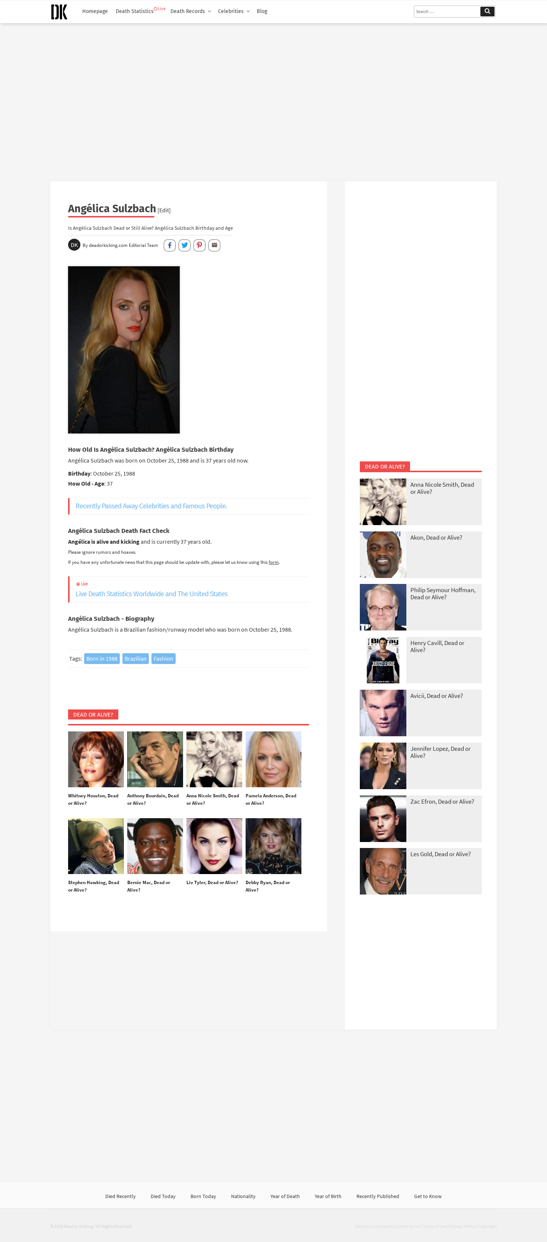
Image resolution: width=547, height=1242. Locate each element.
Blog (262, 11)
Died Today (163, 1196)
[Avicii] (383, 714)
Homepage (95, 11)
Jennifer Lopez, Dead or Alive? (440, 752)
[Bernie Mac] (155, 846)
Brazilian (136, 658)
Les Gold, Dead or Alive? (440, 854)
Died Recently (120, 1196)
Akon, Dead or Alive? (436, 537)
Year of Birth (328, 1196)
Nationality (243, 1196)
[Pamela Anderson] (273, 759)
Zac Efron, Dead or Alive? (442, 801)
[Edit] (164, 210)
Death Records (187, 11)
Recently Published (377, 1196)
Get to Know (428, 1196)
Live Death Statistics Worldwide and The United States (151, 589)
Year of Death (285, 1196)
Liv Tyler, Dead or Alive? (212, 882)
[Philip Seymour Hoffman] (383, 608)
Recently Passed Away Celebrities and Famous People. (151, 506)
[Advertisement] (273, 99)
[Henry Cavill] (383, 661)
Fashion (163, 658)
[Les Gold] (383, 872)
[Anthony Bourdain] (155, 759)
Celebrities (231, 11)
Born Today (203, 1196)
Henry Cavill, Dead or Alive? (437, 646)
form (274, 562)
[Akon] (383, 555)
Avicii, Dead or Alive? (436, 696)
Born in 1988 (102, 658)
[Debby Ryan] (273, 846)
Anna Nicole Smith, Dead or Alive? (442, 488)
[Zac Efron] (383, 819)
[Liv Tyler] (214, 846)
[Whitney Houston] (96, 759)
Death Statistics (135, 11)
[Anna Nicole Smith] (214, 759)
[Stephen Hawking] (96, 846)
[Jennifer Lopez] (383, 767)
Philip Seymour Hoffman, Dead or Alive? (443, 593)
